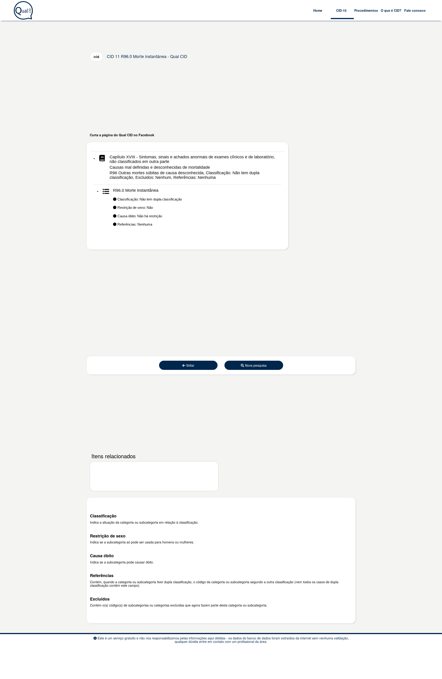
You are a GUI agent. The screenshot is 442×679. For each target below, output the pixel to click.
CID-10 (341, 10)
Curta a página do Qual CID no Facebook (122, 135)
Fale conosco (415, 10)
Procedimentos (366, 10)
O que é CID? (391, 10)
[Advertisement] (221, 97)
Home (317, 10)
